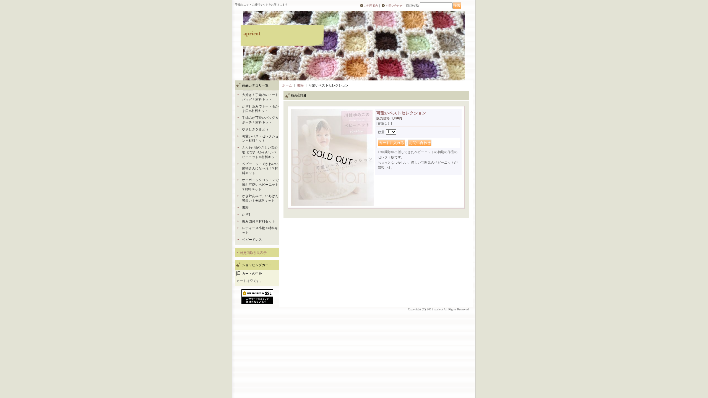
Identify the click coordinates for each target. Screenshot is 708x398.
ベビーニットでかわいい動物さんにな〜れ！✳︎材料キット (260, 168)
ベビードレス (252, 240)
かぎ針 (247, 214)
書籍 (245, 208)
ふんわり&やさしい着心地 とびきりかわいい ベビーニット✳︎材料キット (260, 152)
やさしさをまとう (255, 129)
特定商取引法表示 (253, 253)
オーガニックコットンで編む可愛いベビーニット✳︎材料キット (260, 184)
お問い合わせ (394, 5)
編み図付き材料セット (258, 221)
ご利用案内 (371, 5)
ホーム (287, 85)
